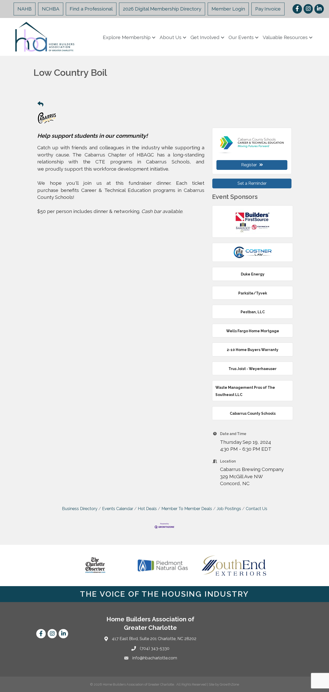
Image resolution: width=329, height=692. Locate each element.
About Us (170, 37)
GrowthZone (229, 684)
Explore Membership (127, 37)
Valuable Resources (285, 37)
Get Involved (205, 37)
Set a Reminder (252, 183)
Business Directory (79, 508)
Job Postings (229, 508)
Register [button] (249, 164)
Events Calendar (117, 508)
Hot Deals (147, 508)
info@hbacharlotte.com (154, 658)
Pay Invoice (268, 9)
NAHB (24, 9)
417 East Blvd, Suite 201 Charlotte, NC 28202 (154, 638)
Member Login (228, 9)
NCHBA (50, 9)
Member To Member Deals (186, 508)
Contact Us (256, 508)
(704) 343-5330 (154, 648)
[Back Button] (40, 104)
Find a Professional (91, 9)
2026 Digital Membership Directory (162, 9)
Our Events (241, 37)
